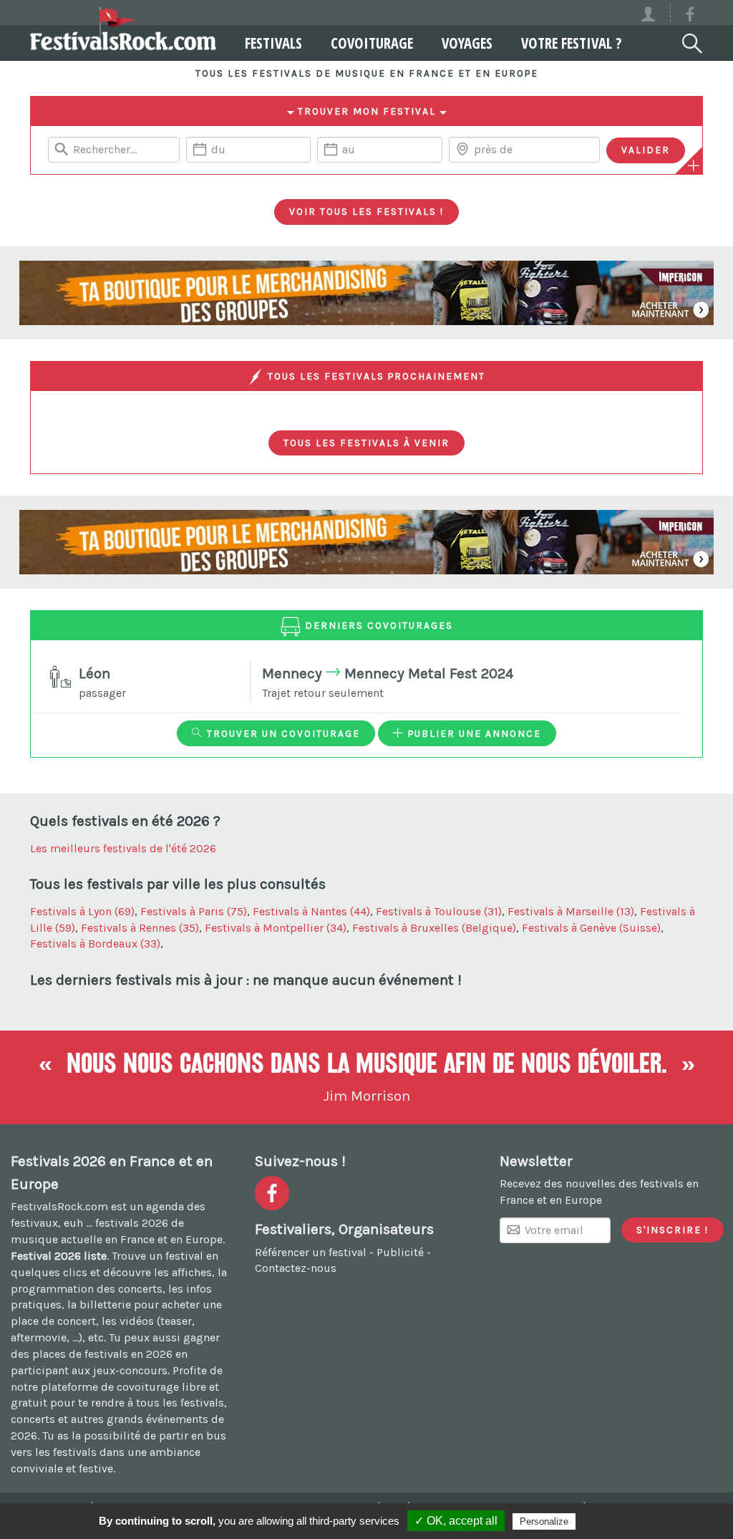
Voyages (467, 43)
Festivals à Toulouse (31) (439, 911)
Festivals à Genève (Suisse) (591, 928)
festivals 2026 (131, 1223)
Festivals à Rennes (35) (140, 928)
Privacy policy (613, 1521)
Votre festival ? (571, 43)
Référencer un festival (310, 1252)
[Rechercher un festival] (691, 41)
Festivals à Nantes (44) (311, 911)
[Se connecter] (655, 12)
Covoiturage (372, 43)
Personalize (544, 1521)
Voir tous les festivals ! (366, 211)
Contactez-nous (295, 1268)
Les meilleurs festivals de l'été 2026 (123, 848)
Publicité (400, 1252)
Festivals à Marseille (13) (571, 911)
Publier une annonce (472, 733)
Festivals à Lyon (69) (82, 911)
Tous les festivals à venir (366, 442)
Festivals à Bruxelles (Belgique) (434, 928)
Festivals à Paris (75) (193, 911)
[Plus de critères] (693, 165)
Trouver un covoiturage (281, 733)
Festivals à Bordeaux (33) (95, 943)
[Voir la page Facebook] (690, 17)
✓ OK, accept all (455, 1521)
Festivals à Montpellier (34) (275, 928)
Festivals (273, 43)
